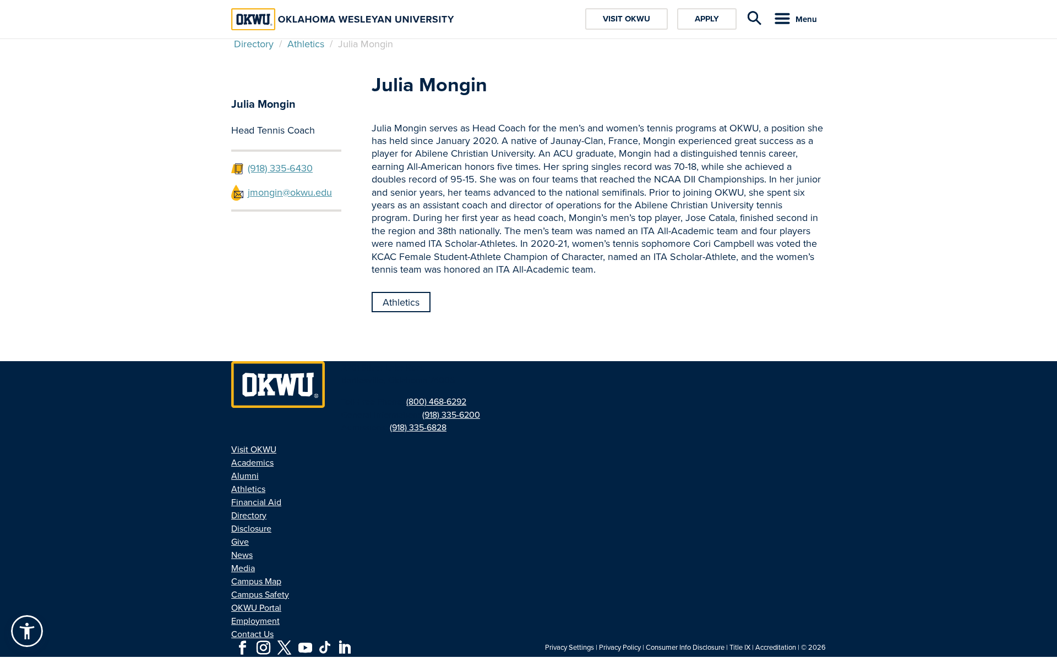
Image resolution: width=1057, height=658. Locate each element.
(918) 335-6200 (451, 414)
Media (243, 568)
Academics (252, 462)
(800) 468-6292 (436, 401)
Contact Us (252, 634)
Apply (707, 19)
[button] (27, 631)
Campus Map (256, 581)
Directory (254, 44)
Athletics (305, 44)
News (242, 555)
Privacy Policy (620, 647)
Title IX (739, 647)
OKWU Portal (256, 607)
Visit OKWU (626, 19)
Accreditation (775, 647)
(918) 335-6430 (280, 168)
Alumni (245, 475)
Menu (806, 19)
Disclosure (251, 528)
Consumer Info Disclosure (685, 647)
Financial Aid (256, 502)
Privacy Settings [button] (569, 647)
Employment (255, 621)
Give (240, 541)
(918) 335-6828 (418, 427)
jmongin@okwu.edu (290, 192)
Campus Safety (260, 594)
